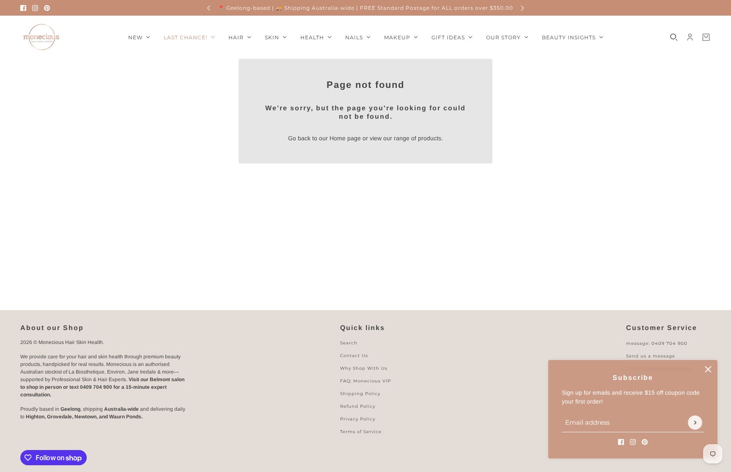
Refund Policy (357, 406)
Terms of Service (361, 431)
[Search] (674, 37)
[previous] (208, 7)
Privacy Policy (357, 419)
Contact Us (354, 355)
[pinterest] (47, 8)
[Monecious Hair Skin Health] (41, 37)
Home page (345, 138)
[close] (708, 369)
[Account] (690, 37)
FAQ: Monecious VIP (365, 381)
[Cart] (706, 37)
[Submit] (695, 422)
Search (348, 343)
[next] (522, 7)
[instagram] (35, 8)
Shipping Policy (360, 393)
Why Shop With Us (363, 368)
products (429, 138)
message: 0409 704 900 (656, 343)
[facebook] (23, 8)
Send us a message (650, 356)
